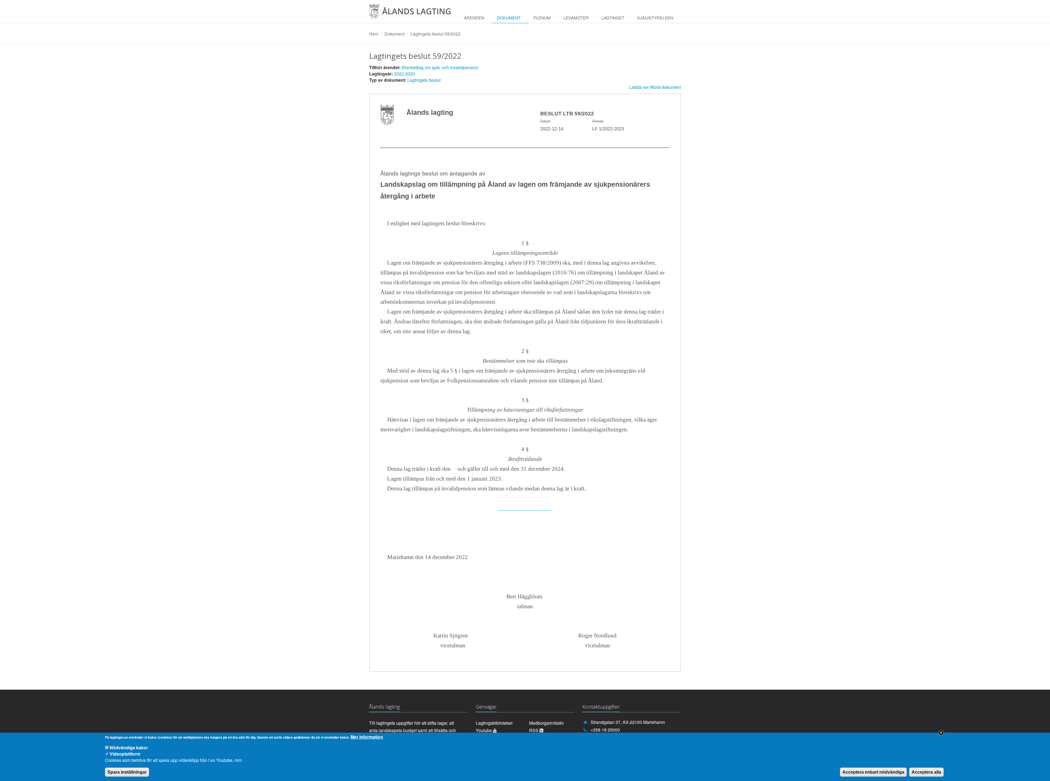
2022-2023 (404, 74)
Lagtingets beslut (424, 80)
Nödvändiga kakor (129, 747)
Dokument (509, 18)
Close (941, 732)
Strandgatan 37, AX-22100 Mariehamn (628, 722)
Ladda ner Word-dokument (655, 87)
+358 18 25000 (605, 730)
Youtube (484, 730)
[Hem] (414, 13)
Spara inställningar (127, 772)
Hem (373, 34)
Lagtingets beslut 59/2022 (435, 34)
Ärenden (474, 18)
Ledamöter (576, 18)
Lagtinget (613, 18)
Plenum (542, 18)
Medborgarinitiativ (546, 723)
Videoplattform (125, 753)
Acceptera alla (926, 772)
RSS (534, 730)
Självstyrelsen (655, 18)
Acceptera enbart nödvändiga (873, 772)
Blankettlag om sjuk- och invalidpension (440, 67)
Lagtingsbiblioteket (494, 723)
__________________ (525, 508)
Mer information (367, 737)
